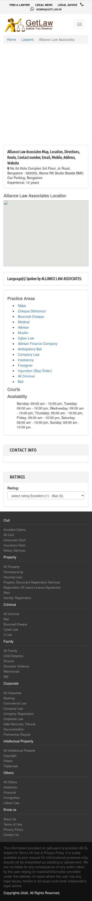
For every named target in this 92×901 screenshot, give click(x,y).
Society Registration (17, 597)
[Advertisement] (46, 97)
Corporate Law (13, 719)
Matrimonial (11, 671)
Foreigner (25, 365)
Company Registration (19, 713)
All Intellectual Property (19, 750)
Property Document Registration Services (32, 582)
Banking (9, 698)
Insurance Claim (15, 545)
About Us (10, 819)
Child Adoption (13, 656)
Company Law (28, 354)
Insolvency (26, 359)
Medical (23, 321)
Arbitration (10, 787)
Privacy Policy (13, 829)
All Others (10, 782)
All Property (12, 566)
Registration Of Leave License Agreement (32, 587)
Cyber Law (26, 338)
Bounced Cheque (31, 316)
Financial (10, 792)
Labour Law (11, 802)
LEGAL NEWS (43, 5)
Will (6, 676)
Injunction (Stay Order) (35, 370)
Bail (20, 381)
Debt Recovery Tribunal (19, 724)
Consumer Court (15, 540)
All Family (10, 650)
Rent (7, 592)
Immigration (12, 797)
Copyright (10, 755)
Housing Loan (13, 577)
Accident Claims (15, 529)
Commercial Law (15, 703)
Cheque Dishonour (32, 311)
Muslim (23, 332)
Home (11, 39)
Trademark (11, 766)
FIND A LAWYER (19, 5)
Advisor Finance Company (37, 343)
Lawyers (27, 39)
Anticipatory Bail (30, 349)
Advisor (23, 327)
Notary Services (14, 550)
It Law (8, 634)
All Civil (9, 534)
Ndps (22, 305)
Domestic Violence (16, 666)
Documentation (14, 729)
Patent (8, 761)
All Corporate (12, 693)
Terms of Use (13, 824)
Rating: (13, 488)
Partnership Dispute (17, 734)
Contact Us (11, 834)
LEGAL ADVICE (67, 5)
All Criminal (26, 376)
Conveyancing (13, 572)
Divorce (9, 661)
